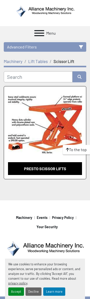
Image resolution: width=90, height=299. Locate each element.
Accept (16, 291)
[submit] (79, 76)
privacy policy (17, 283)
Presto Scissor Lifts (45, 168)
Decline (33, 291)
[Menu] (39, 33)
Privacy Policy (63, 217)
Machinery (24, 217)
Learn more (54, 291)
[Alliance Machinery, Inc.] (45, 248)
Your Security (47, 227)
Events (42, 217)
